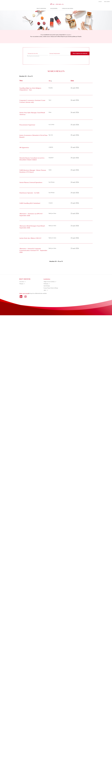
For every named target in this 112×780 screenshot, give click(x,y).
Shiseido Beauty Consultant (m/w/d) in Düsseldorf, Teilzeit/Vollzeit (31, 159)
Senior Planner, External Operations (30, 182)
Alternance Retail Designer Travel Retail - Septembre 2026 (32, 227)
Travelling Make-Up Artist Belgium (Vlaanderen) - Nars (30, 89)
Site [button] (50, 80)
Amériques (46, 283)
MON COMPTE (107, 1)
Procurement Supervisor (27, 125)
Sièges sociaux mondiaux (49, 281)
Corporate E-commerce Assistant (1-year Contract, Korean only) (32, 101)
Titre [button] (21, 81)
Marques (21, 283)
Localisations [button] (53, 8)
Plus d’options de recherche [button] (33, 56)
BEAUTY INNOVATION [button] (41, 8)
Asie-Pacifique (47, 285)
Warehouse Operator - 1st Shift (29, 193)
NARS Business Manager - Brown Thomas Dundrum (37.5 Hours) (32, 171)
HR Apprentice (24, 147)
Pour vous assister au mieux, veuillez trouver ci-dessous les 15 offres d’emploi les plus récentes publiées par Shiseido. (56, 36)
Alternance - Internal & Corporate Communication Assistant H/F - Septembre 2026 (33, 250)
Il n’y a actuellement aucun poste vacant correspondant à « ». (56, 34)
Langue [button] (100, 1)
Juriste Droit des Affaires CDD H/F (30, 238)
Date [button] (72, 81)
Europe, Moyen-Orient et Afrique (51, 288)
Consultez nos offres (67, 8)
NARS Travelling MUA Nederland (29, 203)
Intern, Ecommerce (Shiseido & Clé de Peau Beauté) (33, 136)
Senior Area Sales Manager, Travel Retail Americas (32, 113)
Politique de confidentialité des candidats (37, 293)
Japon (45, 290)
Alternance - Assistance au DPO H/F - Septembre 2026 (31, 214)
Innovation (21, 281)
